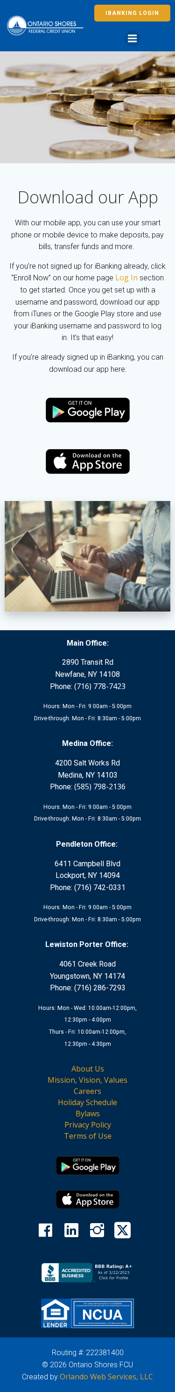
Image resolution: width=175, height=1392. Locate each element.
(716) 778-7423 (100, 686)
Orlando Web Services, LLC (106, 1376)
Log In (126, 277)
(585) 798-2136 (100, 786)
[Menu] (132, 39)
